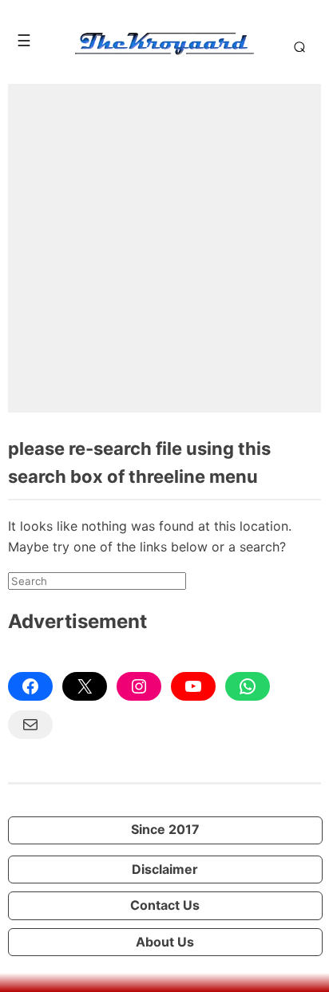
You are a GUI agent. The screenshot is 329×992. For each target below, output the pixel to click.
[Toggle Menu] (24, 40)
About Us (165, 942)
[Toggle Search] (296, 46)
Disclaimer (165, 869)
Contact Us (165, 905)
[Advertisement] (164, 248)
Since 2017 (165, 829)
